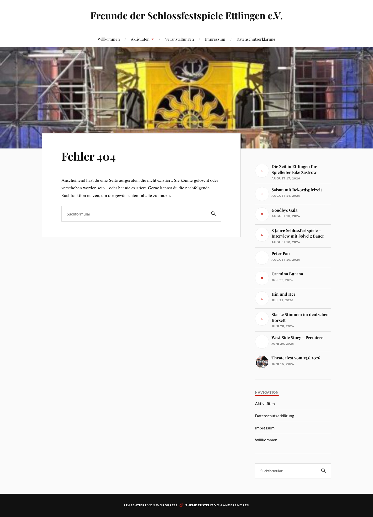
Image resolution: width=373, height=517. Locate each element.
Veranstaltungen (179, 39)
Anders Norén (236, 505)
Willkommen (109, 39)
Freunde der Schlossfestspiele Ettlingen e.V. (186, 15)
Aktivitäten (140, 39)
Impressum (215, 39)
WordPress (166, 505)
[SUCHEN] (213, 214)
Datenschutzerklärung (255, 39)
